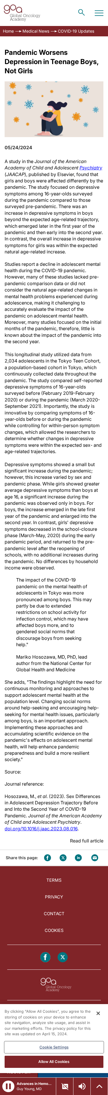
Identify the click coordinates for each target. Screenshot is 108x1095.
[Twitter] (63, 957)
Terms (54, 880)
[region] (54, 1038)
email (94, 857)
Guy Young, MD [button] (29, 1089)
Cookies (54, 930)
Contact (54, 913)
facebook (47, 857)
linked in (78, 857)
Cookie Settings (54, 1047)
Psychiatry (90, 168)
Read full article (86, 841)
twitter (63, 857)
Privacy (54, 897)
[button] (8, 1086)
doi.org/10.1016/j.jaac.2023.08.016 (41, 828)
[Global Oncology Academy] (22, 13)
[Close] (98, 1013)
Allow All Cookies (53, 1061)
